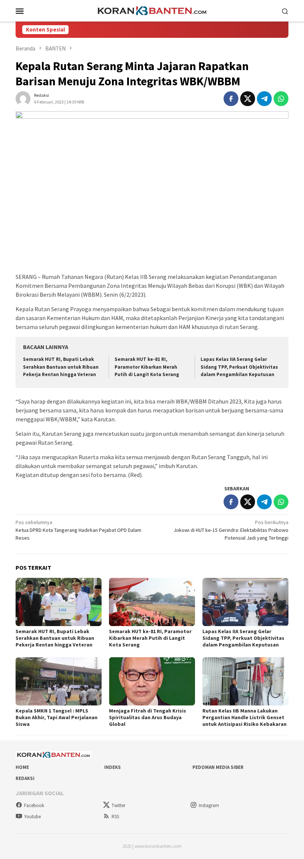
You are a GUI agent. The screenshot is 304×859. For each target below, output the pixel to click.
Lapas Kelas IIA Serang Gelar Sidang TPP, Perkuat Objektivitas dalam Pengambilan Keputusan (239, 367)
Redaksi (25, 778)
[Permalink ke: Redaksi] (23, 98)
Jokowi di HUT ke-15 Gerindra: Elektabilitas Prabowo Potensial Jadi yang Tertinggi (231, 530)
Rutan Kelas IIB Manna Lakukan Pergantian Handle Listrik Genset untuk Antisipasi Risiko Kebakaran (244, 717)
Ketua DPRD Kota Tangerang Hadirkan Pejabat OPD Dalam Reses (78, 530)
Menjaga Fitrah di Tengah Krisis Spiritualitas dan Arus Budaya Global (147, 717)
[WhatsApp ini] (281, 98)
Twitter (118, 805)
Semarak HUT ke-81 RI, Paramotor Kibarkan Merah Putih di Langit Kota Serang (147, 367)
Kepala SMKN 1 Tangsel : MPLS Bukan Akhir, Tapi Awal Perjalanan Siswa (57, 717)
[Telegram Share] (264, 98)
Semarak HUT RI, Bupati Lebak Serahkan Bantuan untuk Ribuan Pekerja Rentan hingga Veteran (61, 367)
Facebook (34, 805)
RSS (115, 816)
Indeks (112, 767)
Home (22, 767)
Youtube (32, 816)
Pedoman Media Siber (218, 767)
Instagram (209, 805)
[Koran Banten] (152, 10)
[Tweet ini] (247, 98)
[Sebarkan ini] (231, 98)
